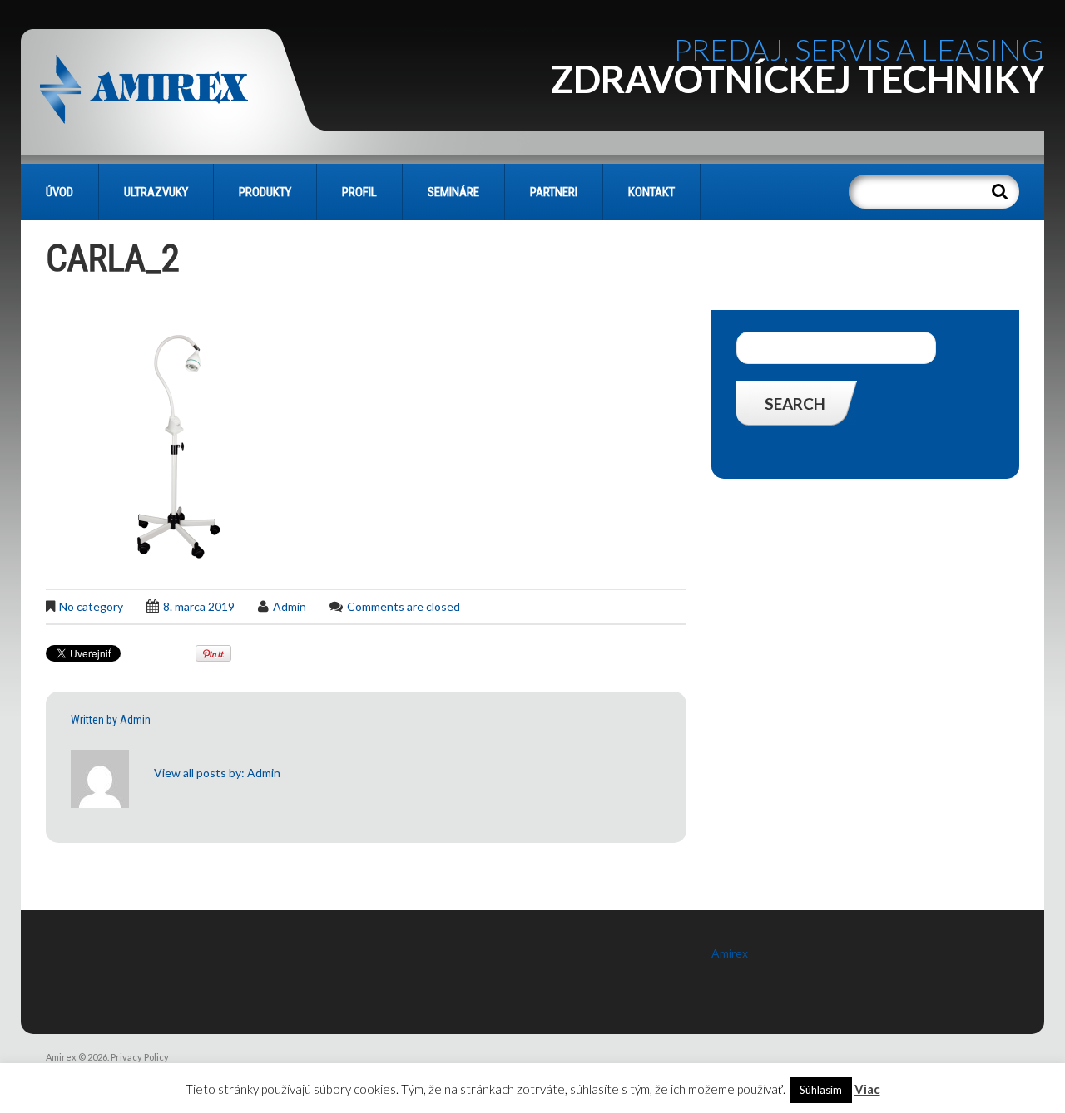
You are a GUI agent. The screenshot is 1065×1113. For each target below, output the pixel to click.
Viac (867, 1088)
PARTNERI (553, 192)
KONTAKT (651, 192)
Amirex (729, 953)
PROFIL (359, 192)
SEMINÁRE (453, 192)
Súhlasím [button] (821, 1089)
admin (289, 606)
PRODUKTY (265, 192)
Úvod (59, 192)
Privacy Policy (140, 1056)
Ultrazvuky (156, 192)
